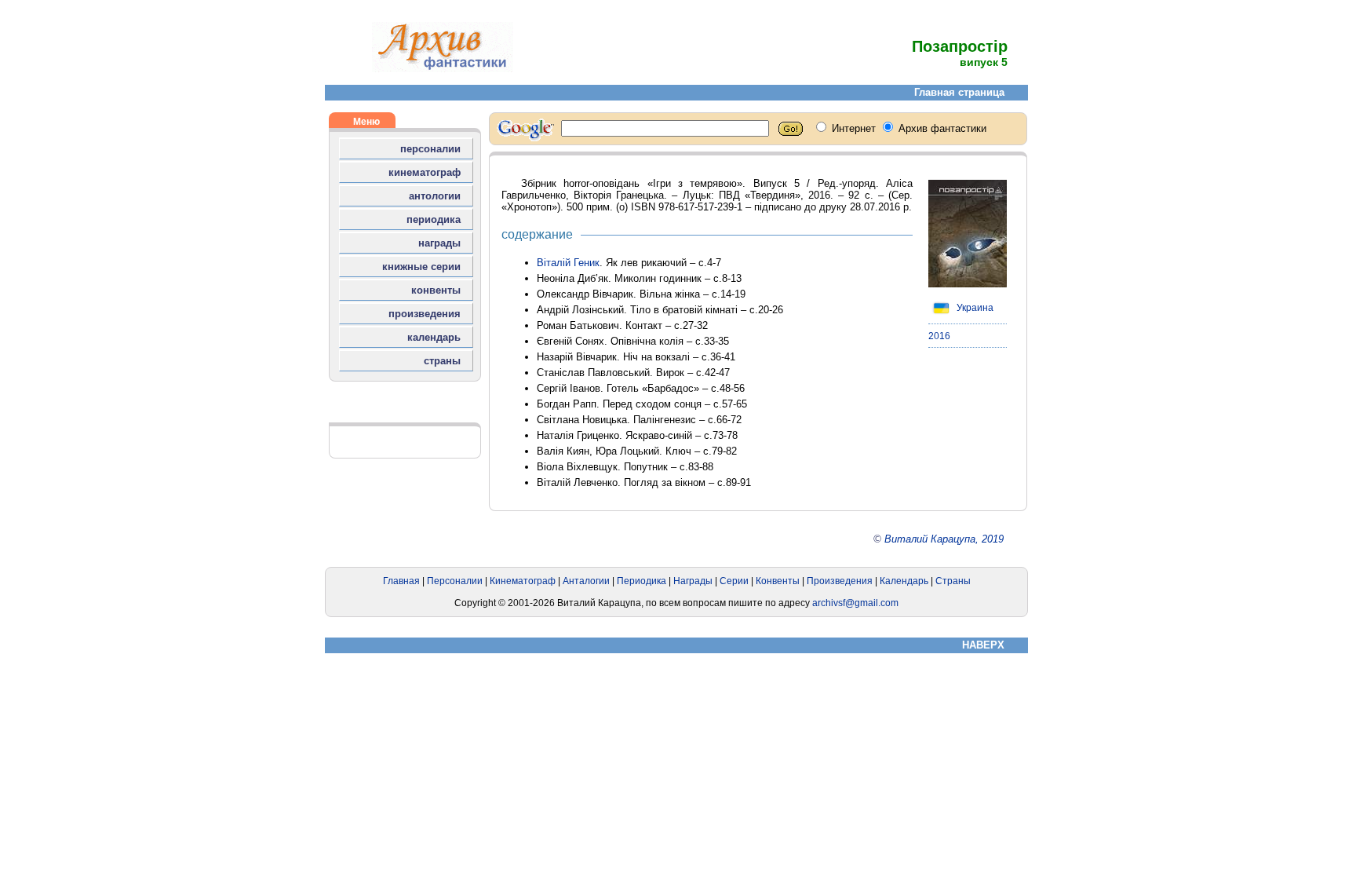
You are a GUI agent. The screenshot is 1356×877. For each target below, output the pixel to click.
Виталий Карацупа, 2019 (944, 539)
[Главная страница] (442, 69)
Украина (973, 307)
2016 (939, 336)
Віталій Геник (568, 263)
